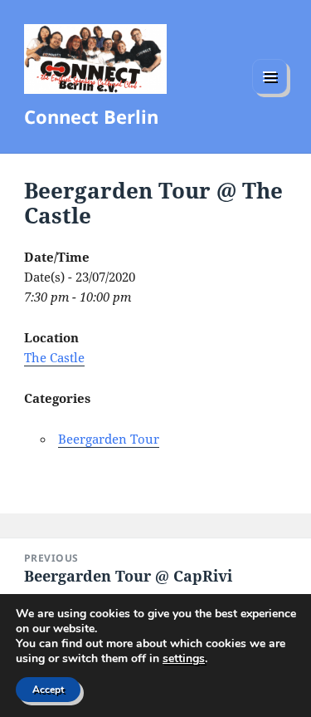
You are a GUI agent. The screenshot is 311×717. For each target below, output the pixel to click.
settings (184, 658)
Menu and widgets (270, 93)
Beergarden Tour (108, 438)
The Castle (54, 357)
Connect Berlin (91, 116)
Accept (48, 689)
